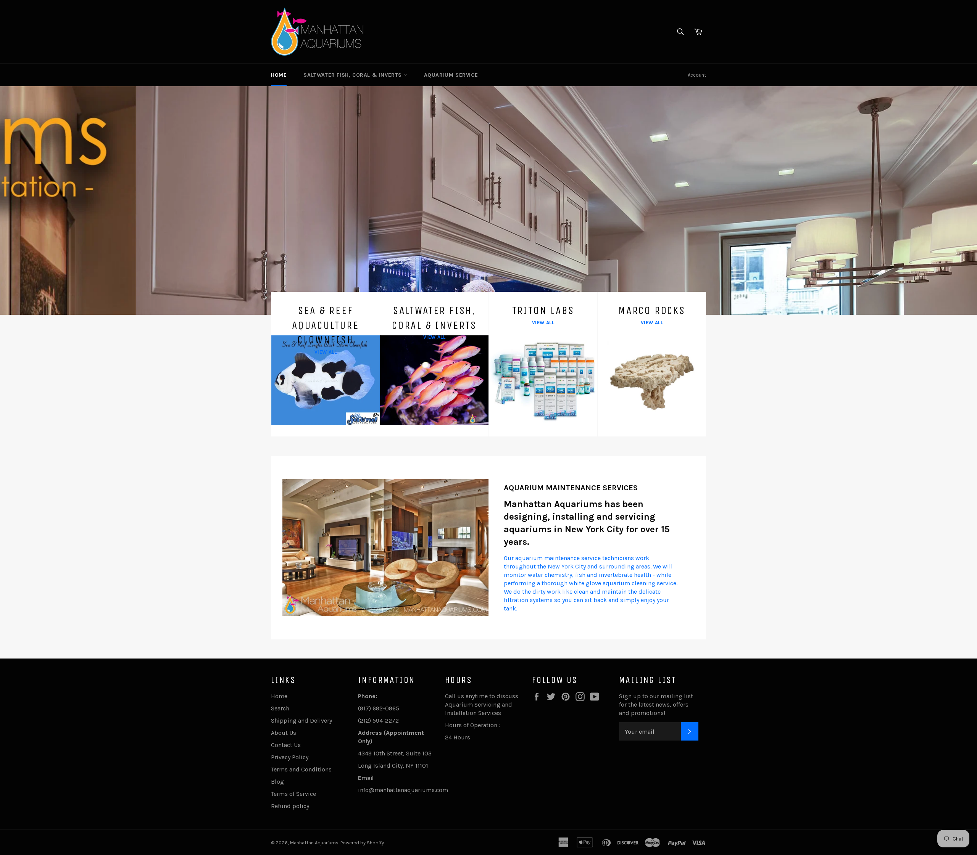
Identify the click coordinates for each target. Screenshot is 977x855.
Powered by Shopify (362, 842)
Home (279, 75)
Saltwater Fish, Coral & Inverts (353, 75)
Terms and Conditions (301, 769)
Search (280, 708)
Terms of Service (293, 793)
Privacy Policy (289, 757)
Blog (277, 781)
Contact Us (286, 745)
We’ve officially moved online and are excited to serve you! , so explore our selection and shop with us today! (496, 261)
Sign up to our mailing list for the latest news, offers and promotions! (656, 704)
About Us (283, 732)
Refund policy (290, 806)
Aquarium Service (451, 75)
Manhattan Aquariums (314, 842)
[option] (488, 200)
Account (697, 75)
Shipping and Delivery (301, 720)
